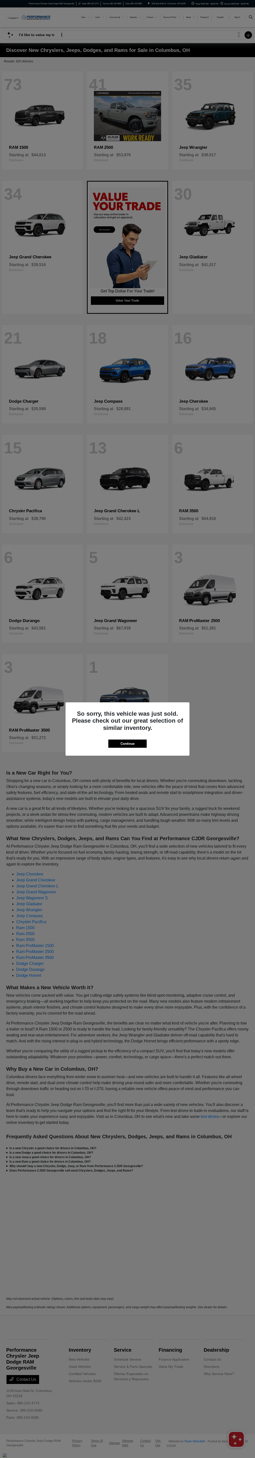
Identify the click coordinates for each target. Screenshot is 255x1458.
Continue (127, 744)
